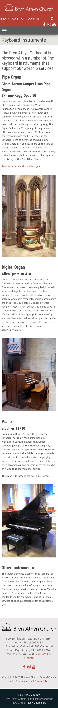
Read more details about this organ (21, 166)
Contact (18, 18)
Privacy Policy (41, 681)
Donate (33, 18)
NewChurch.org (37, 702)
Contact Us (43, 654)
